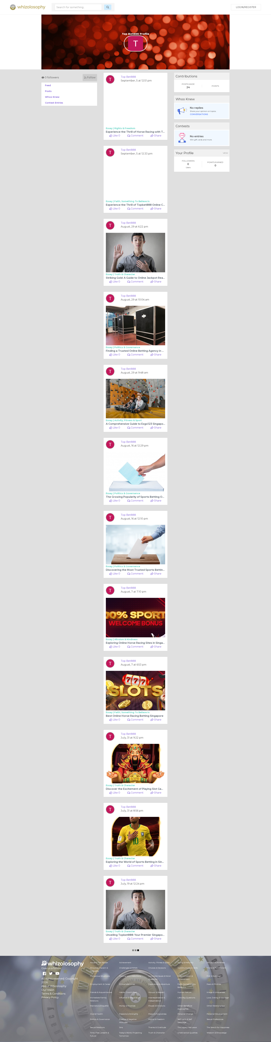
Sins (121, 1027)
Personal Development (217, 1014)
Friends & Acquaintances (101, 992)
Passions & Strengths (128, 1014)
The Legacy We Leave (187, 1027)
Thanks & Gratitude (157, 1027)
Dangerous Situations (100, 976)
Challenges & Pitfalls (128, 968)
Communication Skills (188, 968)
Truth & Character (124, 274)
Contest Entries (54, 102)
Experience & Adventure (159, 984)
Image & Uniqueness (216, 992)
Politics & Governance (127, 347)
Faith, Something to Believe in (132, 201)
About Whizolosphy (53, 986)
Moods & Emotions (156, 1006)
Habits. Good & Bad (128, 992)
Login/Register (246, 7)
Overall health (96, 1014)
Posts (48, 91)
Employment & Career (100, 984)
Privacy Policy (50, 997)
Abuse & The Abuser (99, 962)
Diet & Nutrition (214, 976)
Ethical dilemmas (127, 984)
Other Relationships (216, 1006)
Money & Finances (127, 1006)
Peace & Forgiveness (157, 1014)
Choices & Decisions (157, 968)
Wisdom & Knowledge (216, 1033)
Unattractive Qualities (187, 1033)
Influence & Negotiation (129, 997)
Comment (136, 135)
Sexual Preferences (215, 1019)
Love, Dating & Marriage (218, 997)
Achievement (125, 962)
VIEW (225, 153)
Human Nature (184, 992)
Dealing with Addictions (130, 976)
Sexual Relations (97, 1027)
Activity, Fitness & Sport (128, 420)
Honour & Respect (156, 992)
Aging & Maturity (185, 962)
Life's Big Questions (186, 997)
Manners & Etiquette (99, 1006)
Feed (48, 85)
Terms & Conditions (53, 993)
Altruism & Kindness (126, 639)
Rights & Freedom (124, 128)
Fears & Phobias (214, 984)
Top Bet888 (128, 76)
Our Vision (47, 989)
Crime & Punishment (216, 968)
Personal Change (185, 1014)
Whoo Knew (52, 97)
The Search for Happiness (218, 1027)
